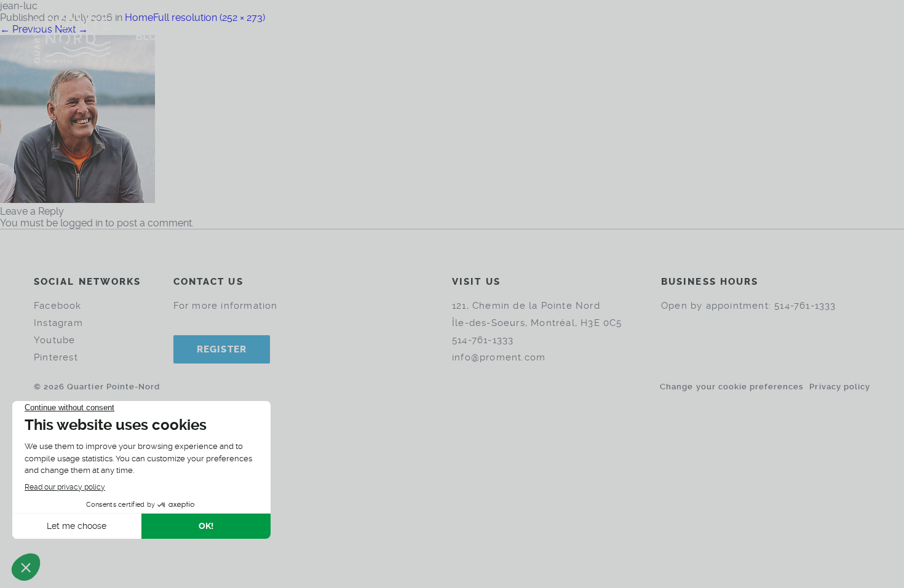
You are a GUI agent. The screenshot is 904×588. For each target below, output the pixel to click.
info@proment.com (498, 357)
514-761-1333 (482, 340)
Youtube (54, 340)
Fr (839, 35)
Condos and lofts (381, 36)
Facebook (58, 305)
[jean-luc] (77, 199)
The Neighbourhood (245, 36)
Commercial (492, 36)
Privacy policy (839, 386)
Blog (150, 36)
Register (222, 349)
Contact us (582, 36)
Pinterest (56, 357)
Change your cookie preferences (731, 386)
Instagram (58, 322)
